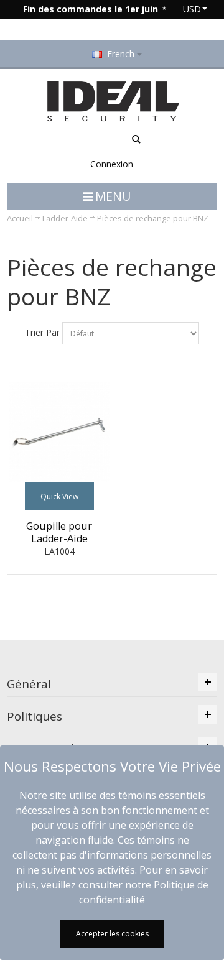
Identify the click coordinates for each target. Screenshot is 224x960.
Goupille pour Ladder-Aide (59, 532)
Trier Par (42, 332)
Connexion (111, 164)
